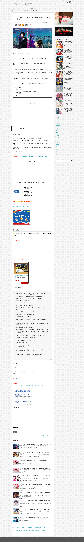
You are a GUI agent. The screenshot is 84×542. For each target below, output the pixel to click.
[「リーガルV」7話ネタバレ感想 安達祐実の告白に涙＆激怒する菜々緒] (16, 479)
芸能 (34, 10)
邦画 (57, 155)
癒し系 (57, 144)
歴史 (57, 140)
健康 (57, 130)
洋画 (57, 142)
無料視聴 (44, 435)
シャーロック (39, 435)
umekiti (49, 435)
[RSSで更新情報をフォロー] (70, 2)
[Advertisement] (32, 113)
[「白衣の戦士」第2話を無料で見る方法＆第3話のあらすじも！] (16, 463)
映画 (25, 10)
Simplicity (45, 539)
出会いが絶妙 (41, 385)
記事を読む (21, 448)
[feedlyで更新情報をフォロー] (67, 2)
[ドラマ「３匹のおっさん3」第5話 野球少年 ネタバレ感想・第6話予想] (16, 512)
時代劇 (57, 135)
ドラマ (28, 10)
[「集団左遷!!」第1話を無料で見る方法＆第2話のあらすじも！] (16, 520)
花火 (57, 149)
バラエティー (59, 128)
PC (57, 119)
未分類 (57, 137)
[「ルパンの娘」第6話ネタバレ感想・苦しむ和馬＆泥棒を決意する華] (16, 447)
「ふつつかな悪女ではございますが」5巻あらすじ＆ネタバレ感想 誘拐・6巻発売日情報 (67, 66)
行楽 (31, 10)
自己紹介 (17, 10)
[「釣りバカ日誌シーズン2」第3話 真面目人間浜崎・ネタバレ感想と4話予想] (16, 487)
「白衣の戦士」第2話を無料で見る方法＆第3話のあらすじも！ (33, 460)
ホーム (13, 10)
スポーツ (58, 125)
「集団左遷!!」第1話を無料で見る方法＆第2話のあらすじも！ (33, 517)
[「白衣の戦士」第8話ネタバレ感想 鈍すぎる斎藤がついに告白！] (16, 471)
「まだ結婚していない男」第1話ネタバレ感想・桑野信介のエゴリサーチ (30, 530)
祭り (57, 146)
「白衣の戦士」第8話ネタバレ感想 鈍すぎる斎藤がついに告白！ (34, 468)
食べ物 (57, 156)
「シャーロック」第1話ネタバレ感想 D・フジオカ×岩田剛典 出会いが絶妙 (32, 156)
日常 (36, 10)
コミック (21, 10)
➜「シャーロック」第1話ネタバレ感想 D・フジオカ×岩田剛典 (26, 385)
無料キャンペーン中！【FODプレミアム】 (22, 206)
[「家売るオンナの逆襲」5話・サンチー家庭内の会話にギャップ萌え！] (16, 495)
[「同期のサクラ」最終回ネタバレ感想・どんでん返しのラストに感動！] (16, 503)
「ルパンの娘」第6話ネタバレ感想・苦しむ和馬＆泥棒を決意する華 (35, 444)
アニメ (57, 121)
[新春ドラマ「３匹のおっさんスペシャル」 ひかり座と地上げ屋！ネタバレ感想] (16, 455)
